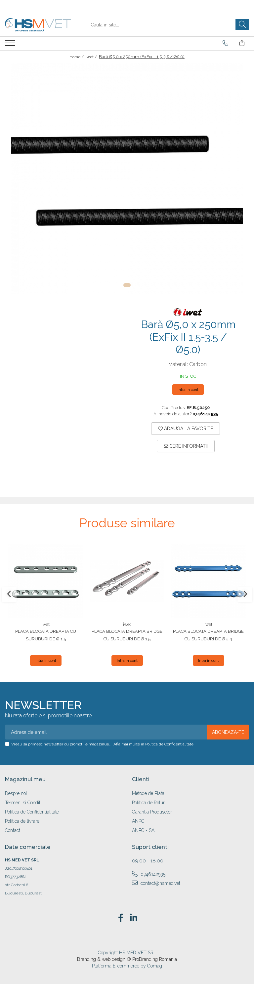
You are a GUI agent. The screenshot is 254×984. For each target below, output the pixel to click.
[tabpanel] (127, 178)
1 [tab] (127, 285)
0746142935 (152, 874)
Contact (12, 830)
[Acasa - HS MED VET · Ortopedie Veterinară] (38, 24)
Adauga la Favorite (188, 428)
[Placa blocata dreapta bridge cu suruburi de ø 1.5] (127, 581)
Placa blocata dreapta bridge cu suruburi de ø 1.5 (127, 635)
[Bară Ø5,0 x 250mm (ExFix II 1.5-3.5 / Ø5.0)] (127, 178)
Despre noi (16, 793)
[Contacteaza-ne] (225, 43)
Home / (77, 57)
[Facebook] (120, 918)
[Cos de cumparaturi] (242, 43)
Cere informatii (188, 446)
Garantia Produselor (152, 811)
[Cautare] (242, 24)
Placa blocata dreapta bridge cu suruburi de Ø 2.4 (208, 635)
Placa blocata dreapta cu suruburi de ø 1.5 (45, 635)
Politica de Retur (148, 802)
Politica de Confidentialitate (169, 744)
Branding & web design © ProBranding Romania (127, 959)
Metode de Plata (148, 793)
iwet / (92, 57)
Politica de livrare (22, 821)
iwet (46, 624)
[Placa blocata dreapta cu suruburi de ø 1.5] (45, 581)
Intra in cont (188, 389)
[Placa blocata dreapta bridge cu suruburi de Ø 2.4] (208, 581)
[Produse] (11, 45)
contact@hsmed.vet (159, 883)
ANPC (138, 821)
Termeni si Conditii (23, 802)
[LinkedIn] (133, 918)
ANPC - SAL (144, 830)
